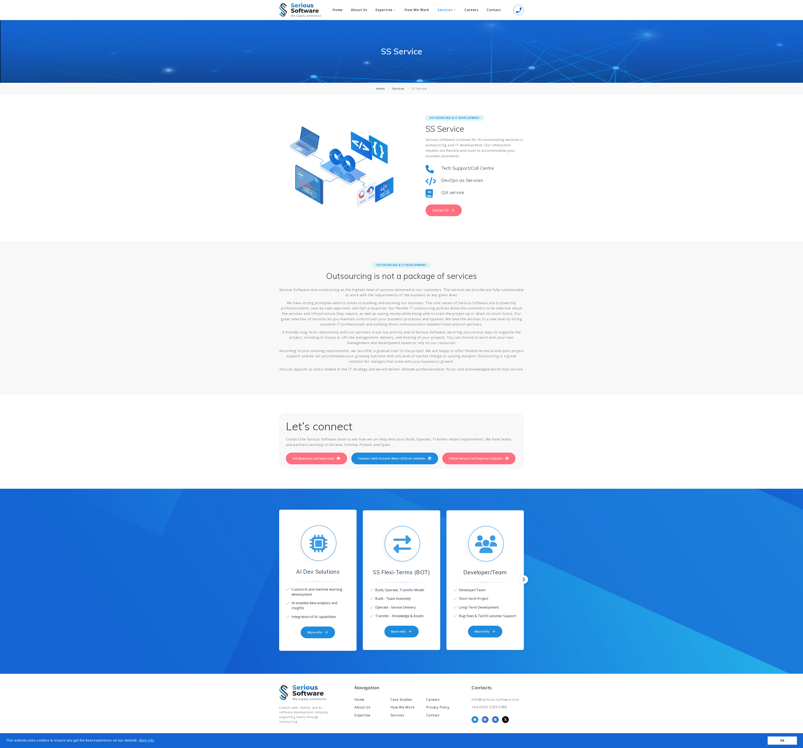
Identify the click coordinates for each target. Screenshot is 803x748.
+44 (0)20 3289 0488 (489, 707)
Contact (494, 10)
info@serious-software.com (495, 699)
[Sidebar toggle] (518, 10)
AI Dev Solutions (318, 571)
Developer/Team (485, 572)
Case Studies (401, 699)
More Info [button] (146, 740)
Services (444, 10)
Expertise (384, 10)
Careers (471, 10)
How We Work (417, 10)
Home (337, 10)
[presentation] (524, 579)
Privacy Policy (437, 707)
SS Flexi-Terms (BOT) (401, 572)
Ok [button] (782, 740)
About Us (359, 10)
